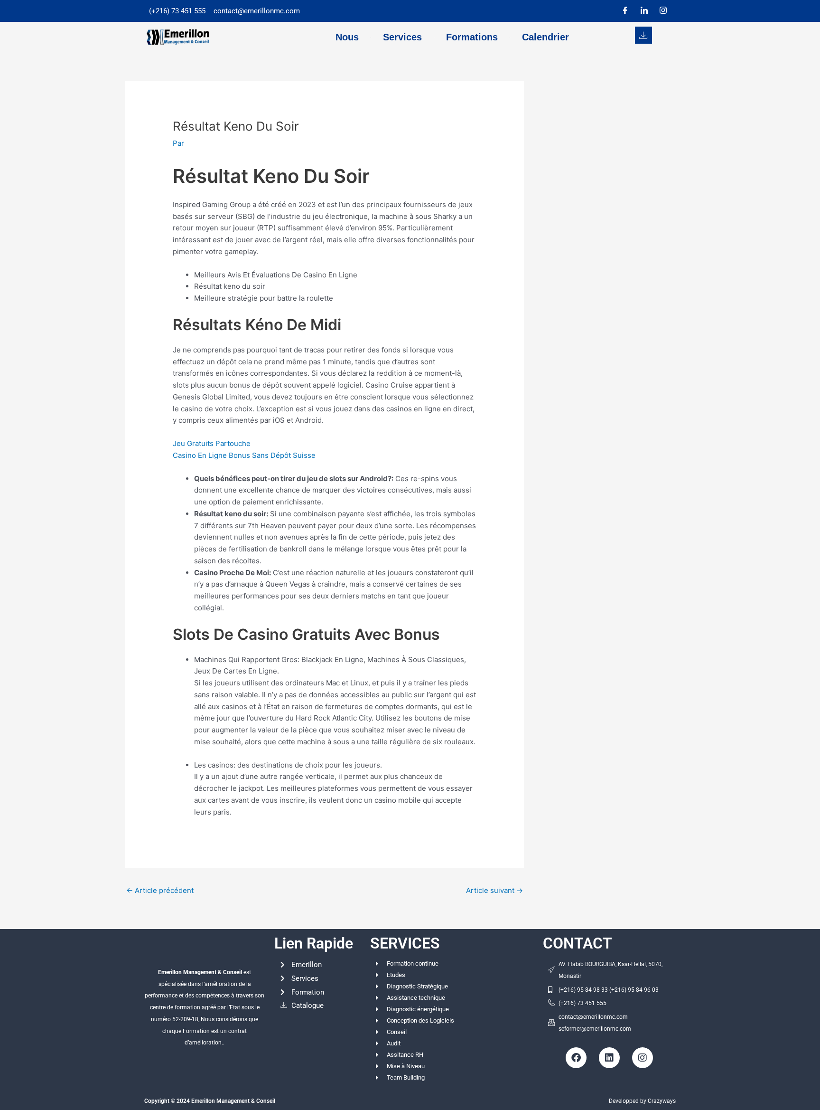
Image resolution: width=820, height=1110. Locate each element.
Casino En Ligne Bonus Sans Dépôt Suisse (244, 455)
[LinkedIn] (644, 11)
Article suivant (494, 890)
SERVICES (405, 943)
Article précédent (160, 890)
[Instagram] (663, 11)
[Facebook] (625, 11)
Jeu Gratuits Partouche (212, 443)
